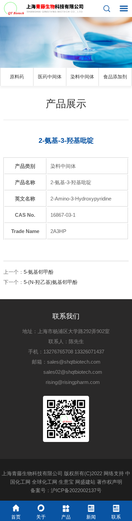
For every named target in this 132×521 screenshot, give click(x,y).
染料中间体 (82, 76)
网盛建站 (85, 482)
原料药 (17, 76)
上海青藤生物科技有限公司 (32, 473)
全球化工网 (44, 482)
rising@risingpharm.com (73, 382)
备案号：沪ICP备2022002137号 (66, 490)
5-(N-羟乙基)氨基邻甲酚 (51, 282)
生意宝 (66, 482)
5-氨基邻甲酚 (38, 272)
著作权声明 (109, 482)
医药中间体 (50, 76)
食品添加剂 (115, 76)
